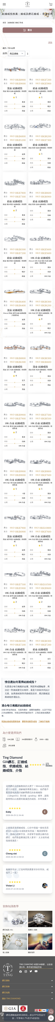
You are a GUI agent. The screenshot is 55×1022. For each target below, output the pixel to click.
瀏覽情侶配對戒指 (29, 722)
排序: (5, 53)
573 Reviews (49, 765)
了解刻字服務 (44, 722)
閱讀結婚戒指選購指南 (11, 722)
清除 (50, 43)
